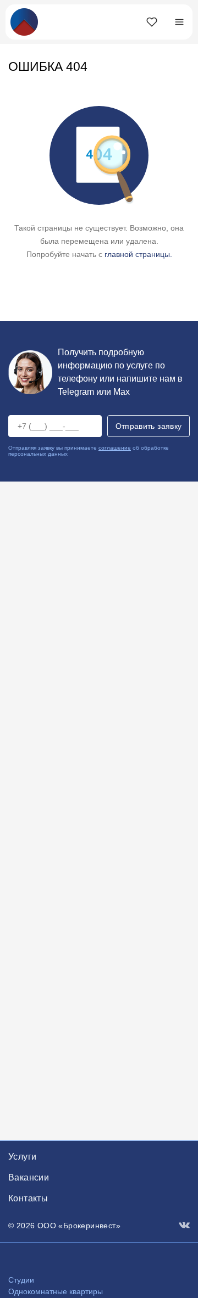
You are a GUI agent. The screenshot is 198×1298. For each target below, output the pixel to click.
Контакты (28, 1198)
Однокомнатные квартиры (55, 1291)
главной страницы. (138, 254)
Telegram (76, 391)
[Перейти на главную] (24, 21)
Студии (21, 1279)
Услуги (22, 1156)
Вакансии (28, 1177)
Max (121, 391)
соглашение (114, 448)
